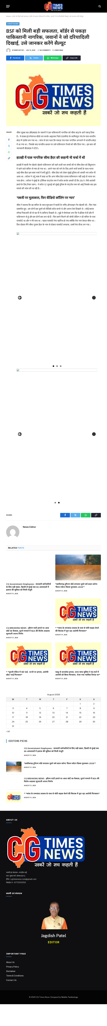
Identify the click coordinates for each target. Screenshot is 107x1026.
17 (13, 717)
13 (53, 713)
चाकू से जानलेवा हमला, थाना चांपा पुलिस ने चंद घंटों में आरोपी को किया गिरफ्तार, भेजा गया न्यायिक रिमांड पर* (77, 673)
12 (40, 713)
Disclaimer (10, 971)
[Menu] (8, 6)
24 (13, 722)
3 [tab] (60, 366)
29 (80, 722)
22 (80, 717)
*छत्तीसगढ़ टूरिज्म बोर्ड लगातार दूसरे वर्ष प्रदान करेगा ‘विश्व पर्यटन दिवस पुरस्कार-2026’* (76, 585)
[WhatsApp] (9, 152)
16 (94, 713)
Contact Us (11, 980)
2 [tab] (57, 366)
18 (27, 717)
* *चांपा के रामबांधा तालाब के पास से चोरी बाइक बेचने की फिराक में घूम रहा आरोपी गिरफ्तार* (77, 629)
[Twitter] (9, 145)
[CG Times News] (53, 6)
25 (26, 722)
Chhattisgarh (12, 24)
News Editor (19, 50)
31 (13, 726)
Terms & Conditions (15, 976)
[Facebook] (9, 139)
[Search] (99, 6)
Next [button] (94, 298)
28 (67, 722)
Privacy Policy (12, 967)
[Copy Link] (9, 158)
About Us (10, 962)
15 (80, 713)
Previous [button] (20, 298)
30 (94, 722)
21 (67, 717)
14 (67, 713)
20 (53, 717)
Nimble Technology (69, 997)
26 (40, 722)
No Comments (45, 50)
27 (53, 722)
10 (13, 713)
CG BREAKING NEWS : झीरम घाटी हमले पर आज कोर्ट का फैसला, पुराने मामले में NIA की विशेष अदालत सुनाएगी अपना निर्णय (28, 630)
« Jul (8, 731)
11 (27, 713)
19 (40, 717)
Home (8, 16)
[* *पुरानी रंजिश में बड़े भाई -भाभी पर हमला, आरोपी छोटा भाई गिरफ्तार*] (29, 655)
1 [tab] (53, 366)
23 (94, 717)
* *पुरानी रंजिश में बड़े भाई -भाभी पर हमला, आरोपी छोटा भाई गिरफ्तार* (27, 673)
